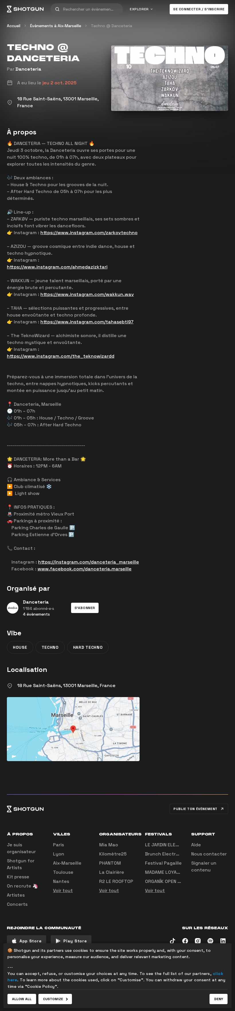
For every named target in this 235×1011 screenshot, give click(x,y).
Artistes (16, 895)
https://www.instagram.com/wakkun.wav (87, 294)
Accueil (13, 25)
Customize (53, 999)
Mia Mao (108, 845)
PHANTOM (110, 863)
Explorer (139, 9)
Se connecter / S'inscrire (199, 9)
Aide (196, 845)
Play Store (75, 941)
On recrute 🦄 (22, 886)
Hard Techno (88, 647)
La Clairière (111, 872)
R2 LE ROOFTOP (116, 881)
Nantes (61, 881)
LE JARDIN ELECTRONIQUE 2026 (179, 845)
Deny (218, 999)
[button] (85, 608)
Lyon (58, 854)
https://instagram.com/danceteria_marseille (88, 562)
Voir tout (63, 890)
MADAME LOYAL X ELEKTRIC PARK (181, 872)
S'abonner (85, 608)
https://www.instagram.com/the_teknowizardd (60, 356)
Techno (50, 647)
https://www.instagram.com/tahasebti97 (87, 322)
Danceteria (28, 69)
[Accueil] (25, 9)
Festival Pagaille (163, 863)
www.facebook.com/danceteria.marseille (85, 569)
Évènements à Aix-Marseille (55, 25)
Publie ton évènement (195, 809)
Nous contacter (209, 854)
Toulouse (63, 872)
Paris (58, 845)
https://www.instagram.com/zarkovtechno (89, 233)
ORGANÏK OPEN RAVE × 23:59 (175, 881)
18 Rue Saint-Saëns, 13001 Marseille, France (66, 685)
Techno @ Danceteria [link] (111, 25)
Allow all (22, 999)
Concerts (17, 904)
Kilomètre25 (113, 854)
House (20, 647)
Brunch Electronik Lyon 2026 (177, 854)
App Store (30, 941)
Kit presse (18, 877)
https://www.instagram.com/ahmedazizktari (57, 267)
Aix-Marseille (67, 863)
